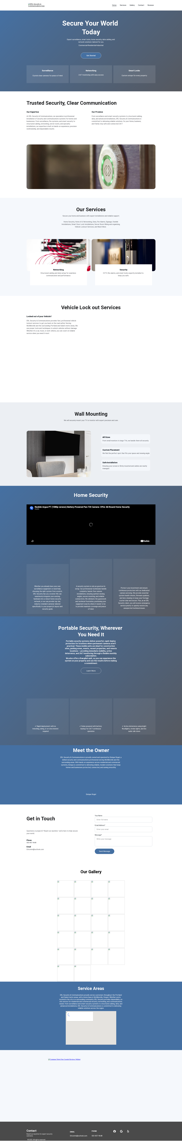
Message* (98, 835)
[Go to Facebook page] (114, 1131)
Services (123, 5)
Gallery (132, 5)
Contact (141, 5)
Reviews (151, 5)
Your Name (98, 815)
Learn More (91, 671)
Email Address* (100, 825)
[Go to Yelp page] (128, 1131)
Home (114, 5)
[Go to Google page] (121, 1131)
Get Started (91, 56)
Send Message (104, 851)
